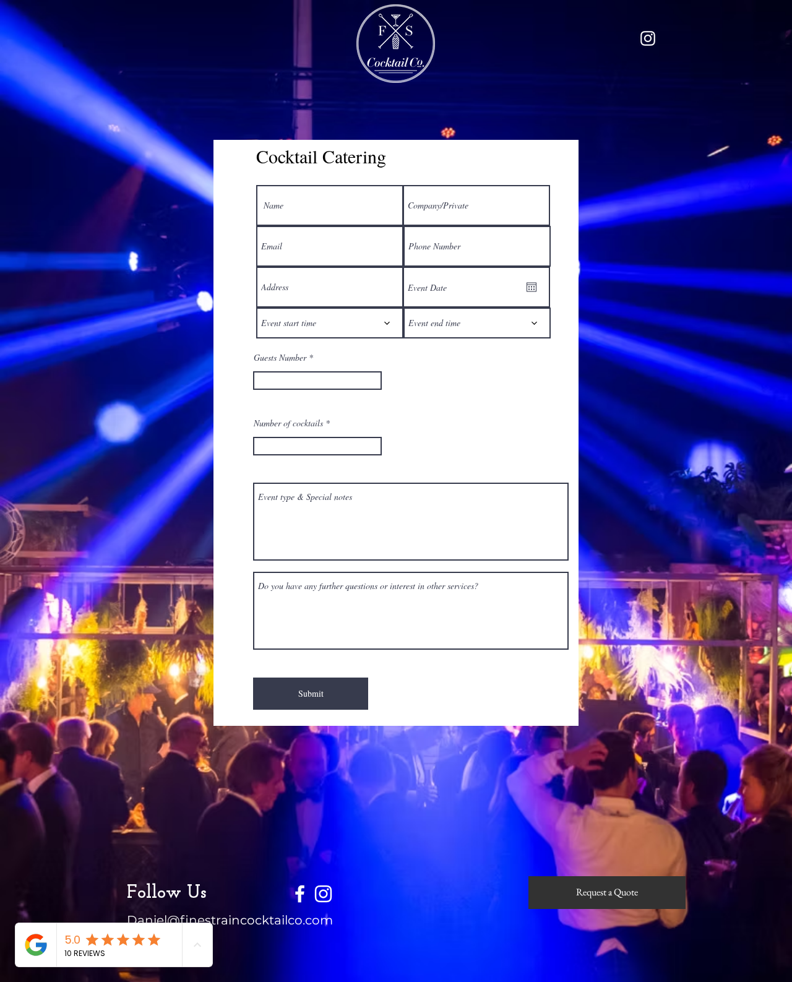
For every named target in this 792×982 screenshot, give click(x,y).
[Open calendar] (531, 287)
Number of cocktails (288, 423)
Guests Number (280, 357)
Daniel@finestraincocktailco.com (230, 920)
